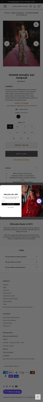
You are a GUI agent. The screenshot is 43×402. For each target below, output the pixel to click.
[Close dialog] (41, 186)
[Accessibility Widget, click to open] (39, 201)
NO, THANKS (10, 207)
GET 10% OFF (10, 204)
